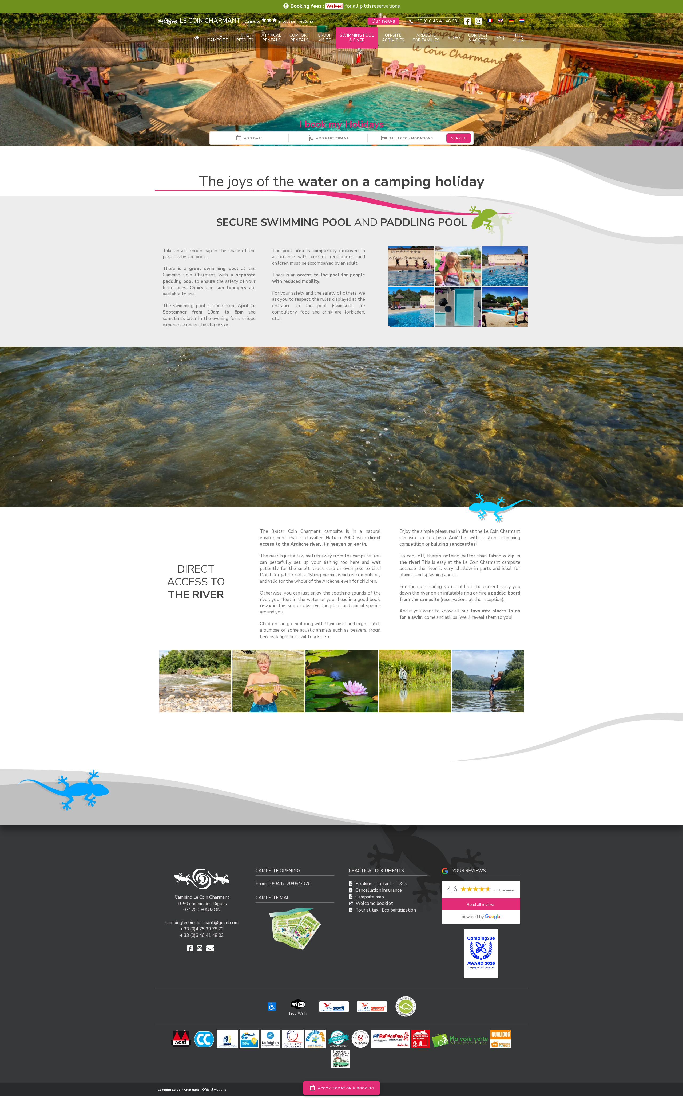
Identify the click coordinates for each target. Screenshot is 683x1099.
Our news (383, 21)
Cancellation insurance (378, 890)
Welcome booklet (374, 903)
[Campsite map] (295, 910)
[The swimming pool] (411, 266)
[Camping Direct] (339, 1032)
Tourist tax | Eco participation (385, 910)
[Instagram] (478, 21)
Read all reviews (481, 904)
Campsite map (369, 897)
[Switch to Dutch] (522, 21)
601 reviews (504, 890)
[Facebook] (467, 21)
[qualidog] (501, 1032)
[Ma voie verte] (460, 1032)
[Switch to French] (490, 21)
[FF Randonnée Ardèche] (391, 1032)
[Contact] (211, 948)
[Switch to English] (500, 21)
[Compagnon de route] (421, 1032)
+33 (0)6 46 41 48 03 (435, 21)
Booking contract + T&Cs (381, 884)
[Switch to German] (511, 21)
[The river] (195, 681)
